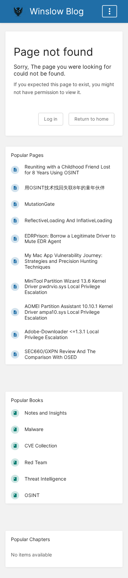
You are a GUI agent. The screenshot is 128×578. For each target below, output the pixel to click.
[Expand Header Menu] (109, 11)
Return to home (91, 119)
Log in (50, 119)
